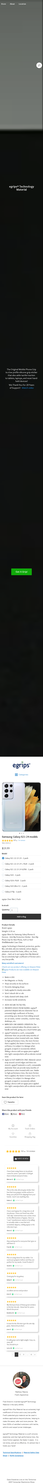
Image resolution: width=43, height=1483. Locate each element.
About (12, 4)
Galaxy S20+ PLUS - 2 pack (15, 880)
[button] (10, 1102)
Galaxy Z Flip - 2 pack (13, 892)
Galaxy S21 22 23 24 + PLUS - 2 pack (19, 864)
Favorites (13, 1137)
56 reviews (21, 840)
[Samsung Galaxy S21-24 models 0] (21, 807)
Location (22, 4)
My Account (13, 1129)
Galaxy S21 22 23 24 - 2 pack (16, 858)
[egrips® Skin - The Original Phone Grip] (21, 765)
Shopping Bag (29, 1137)
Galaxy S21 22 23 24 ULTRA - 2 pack (19, 869)
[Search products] (39, 65)
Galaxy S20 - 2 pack (12, 875)
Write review (22, 1158)
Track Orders (30, 1129)
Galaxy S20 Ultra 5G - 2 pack (16, 886)
